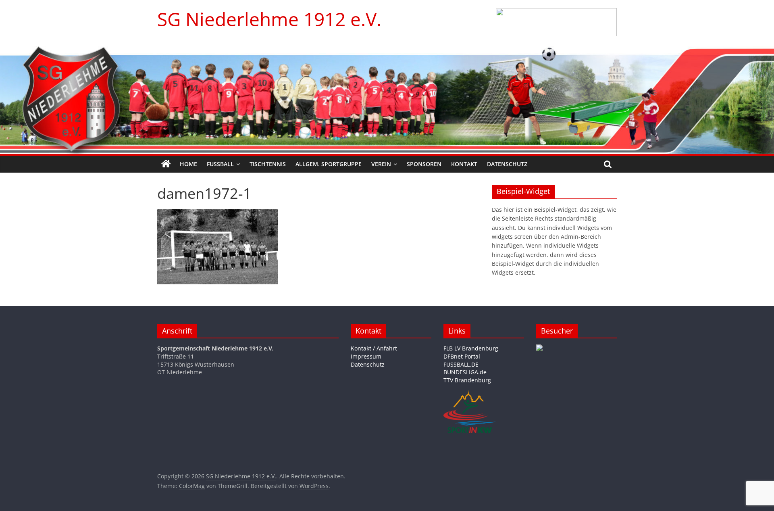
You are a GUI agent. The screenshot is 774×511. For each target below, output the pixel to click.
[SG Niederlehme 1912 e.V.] (166, 164)
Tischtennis (268, 164)
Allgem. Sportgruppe (328, 164)
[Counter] (539, 348)
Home (188, 164)
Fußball (220, 164)
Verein (381, 164)
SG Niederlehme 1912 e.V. (269, 18)
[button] (556, 22)
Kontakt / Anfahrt (374, 348)
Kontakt (464, 164)
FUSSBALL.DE (461, 364)
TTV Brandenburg (467, 380)
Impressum (366, 356)
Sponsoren (424, 164)
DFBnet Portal (461, 356)
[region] (556, 22)
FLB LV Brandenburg (470, 348)
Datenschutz (507, 164)
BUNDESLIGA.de (465, 372)
